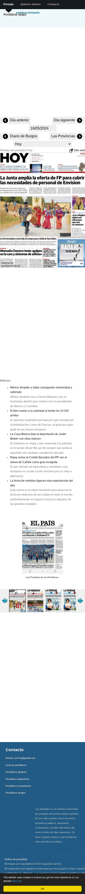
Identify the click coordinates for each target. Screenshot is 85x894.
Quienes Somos (30, 4)
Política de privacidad (16, 859)
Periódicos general (16, 772)
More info (17, 881)
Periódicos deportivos (17, 779)
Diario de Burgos (23, 136)
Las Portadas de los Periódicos (42, 577)
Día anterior (19, 120)
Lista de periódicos (16, 765)
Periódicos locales (16, 792)
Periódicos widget (14, 14)
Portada (8, 4)
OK (42, 888)
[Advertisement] (42, 72)
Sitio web (79, 150)
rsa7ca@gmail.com (24, 758)
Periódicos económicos (18, 786)
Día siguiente (65, 120)
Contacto (53, 4)
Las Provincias (63, 136)
